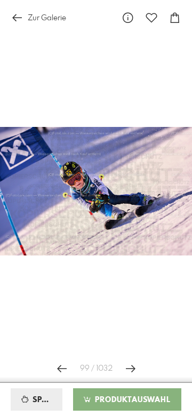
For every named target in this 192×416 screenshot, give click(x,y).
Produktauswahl (131, 400)
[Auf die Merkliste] (151, 18)
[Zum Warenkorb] (175, 18)
